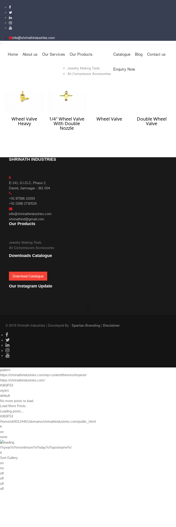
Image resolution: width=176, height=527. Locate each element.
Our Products (81, 54)
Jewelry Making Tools (83, 68)
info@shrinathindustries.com (33, 37)
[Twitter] (10, 12)
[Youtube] (10, 27)
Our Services (53, 54)
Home (13, 54)
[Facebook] (10, 7)
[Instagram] (10, 22)
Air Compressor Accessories (89, 73)
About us (30, 54)
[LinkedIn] (10, 17)
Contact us (156, 54)
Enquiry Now (124, 69)
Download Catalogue (28, 275)
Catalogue (121, 54)
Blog (139, 54)
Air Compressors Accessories (31, 247)
